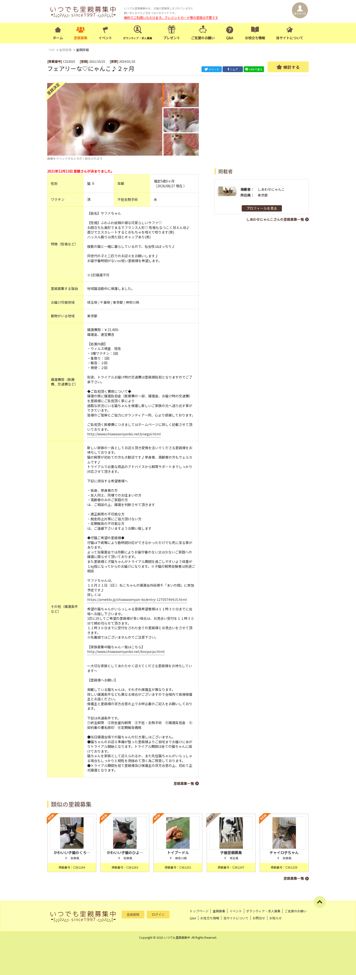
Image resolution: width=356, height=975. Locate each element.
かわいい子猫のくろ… (72, 852)
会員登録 (133, 914)
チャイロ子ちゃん (284, 852)
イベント (105, 37)
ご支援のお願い (203, 37)
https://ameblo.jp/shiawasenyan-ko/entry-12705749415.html (137, 599)
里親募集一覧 (184, 783)
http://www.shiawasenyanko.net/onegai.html (124, 433)
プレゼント (171, 37)
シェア (234, 69)
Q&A (229, 37)
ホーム (58, 37)
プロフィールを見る (262, 208)
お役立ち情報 (255, 37)
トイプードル (178, 852)
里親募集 (80, 37)
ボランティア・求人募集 (263, 911)
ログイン (158, 914)
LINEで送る (256, 69)
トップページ (199, 911)
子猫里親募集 (231, 852)
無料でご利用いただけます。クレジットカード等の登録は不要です (171, 17)
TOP (52, 49)
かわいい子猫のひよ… (125, 852)
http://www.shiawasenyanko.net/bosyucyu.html (125, 651)
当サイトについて (289, 37)
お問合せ (259, 918)
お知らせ (275, 918)
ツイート (214, 69)
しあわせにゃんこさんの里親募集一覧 (275, 219)
